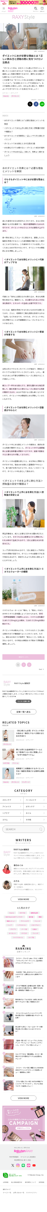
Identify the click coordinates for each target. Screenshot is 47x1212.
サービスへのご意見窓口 (28, 1157)
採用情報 (41, 1182)
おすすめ (6, 763)
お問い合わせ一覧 (18, 1192)
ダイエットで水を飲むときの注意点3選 (19, 143)
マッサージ (26, 782)
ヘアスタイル (21, 925)
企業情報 (5, 1182)
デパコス (24, 933)
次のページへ (23, 657)
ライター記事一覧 (24, 701)
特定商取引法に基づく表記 (22, 1160)
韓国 (40, 917)
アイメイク (6, 806)
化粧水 (35, 929)
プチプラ (13, 929)
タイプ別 (31, 937)
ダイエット (15, 96)
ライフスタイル (18, 937)
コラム (5, 819)
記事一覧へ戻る (24, 711)
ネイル (28, 813)
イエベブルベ (35, 925)
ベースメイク (31, 800)
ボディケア (14, 93)
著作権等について (30, 1182)
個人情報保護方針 (16, 1182)
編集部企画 (34, 913)
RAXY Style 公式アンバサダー (14, 917)
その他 (28, 819)
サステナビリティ (31, 1192)
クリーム (15, 763)
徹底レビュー (11, 921)
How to (6, 96)
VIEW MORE (23, 899)
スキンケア (6, 800)
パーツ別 (24, 929)
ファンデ (35, 933)
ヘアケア (5, 813)
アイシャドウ (25, 921)
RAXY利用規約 (14, 1157)
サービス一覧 (7, 1192)
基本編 (31, 917)
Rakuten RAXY (13, 9)
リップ (10, 925)
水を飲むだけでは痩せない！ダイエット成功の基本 (24, 147)
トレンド (37, 921)
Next (41, 669)
